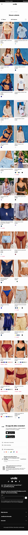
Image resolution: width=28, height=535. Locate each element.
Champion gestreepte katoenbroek (7, 169)
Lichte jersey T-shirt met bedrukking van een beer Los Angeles (7, 222)
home (12, 11)
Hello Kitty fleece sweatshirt (5, 331)
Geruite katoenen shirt (4, 196)
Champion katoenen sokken (19, 118)
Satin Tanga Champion (4, 143)
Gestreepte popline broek (19, 331)
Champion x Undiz (9, 1)
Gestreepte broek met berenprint (20, 304)
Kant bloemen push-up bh (19, 359)
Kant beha (16, 278)
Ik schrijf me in (23, 459)
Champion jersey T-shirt (5, 66)
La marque (15, 11)
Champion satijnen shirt (5, 118)
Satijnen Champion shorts (19, 143)
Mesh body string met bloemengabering (4, 279)
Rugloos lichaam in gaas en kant (20, 196)
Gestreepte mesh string (5, 304)
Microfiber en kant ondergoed (6, 359)
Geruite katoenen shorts (19, 221)
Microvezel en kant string (19, 386)
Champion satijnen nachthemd (20, 66)
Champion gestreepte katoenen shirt (21, 40)
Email (2, 495)
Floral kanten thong (4, 413)
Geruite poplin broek (18, 169)
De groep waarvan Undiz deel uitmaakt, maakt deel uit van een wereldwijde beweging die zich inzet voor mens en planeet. (15, 469)
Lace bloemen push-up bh (5, 386)
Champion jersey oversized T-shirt (20, 92)
